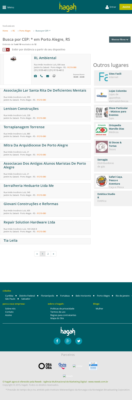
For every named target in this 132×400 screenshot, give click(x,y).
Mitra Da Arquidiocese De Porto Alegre (36, 145)
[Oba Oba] (45, 366)
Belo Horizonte (83, 295)
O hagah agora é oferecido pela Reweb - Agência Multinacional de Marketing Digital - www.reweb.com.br (55, 381)
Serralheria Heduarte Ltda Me (29, 185)
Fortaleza (65, 295)
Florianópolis (47, 295)
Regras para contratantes (63, 315)
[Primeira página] (37, 253)
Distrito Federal (27, 295)
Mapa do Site (57, 318)
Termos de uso (57, 311)
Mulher (99, 308)
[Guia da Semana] (62, 366)
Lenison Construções (21, 108)
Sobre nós (10, 308)
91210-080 (71, 67)
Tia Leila (11, 240)
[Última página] (53, 253)
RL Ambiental (45, 58)
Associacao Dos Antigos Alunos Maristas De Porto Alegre (45, 165)
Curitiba (9, 295)
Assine (8, 315)
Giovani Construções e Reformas (31, 203)
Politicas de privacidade (62, 308)
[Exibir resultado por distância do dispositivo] (6, 49)
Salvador (25, 298)
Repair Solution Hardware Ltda (29, 222)
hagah (67, 7)
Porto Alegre (103, 295)
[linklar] (77, 366)
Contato (9, 311)
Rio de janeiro (123, 295)
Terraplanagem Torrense (24, 127)
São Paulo (10, 298)
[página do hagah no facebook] (57, 341)
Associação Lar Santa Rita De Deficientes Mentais (45, 90)
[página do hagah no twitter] (78, 341)
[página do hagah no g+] (67, 341)
